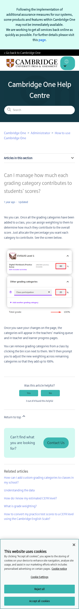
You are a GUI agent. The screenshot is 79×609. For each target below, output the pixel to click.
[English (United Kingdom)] (67, 63)
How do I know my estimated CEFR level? (30, 498)
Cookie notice (59, 568)
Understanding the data (19, 490)
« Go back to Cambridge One (22, 53)
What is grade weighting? (20, 506)
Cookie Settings (39, 577)
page (42, 40)
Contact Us (55, 442)
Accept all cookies (39, 601)
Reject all (39, 589)
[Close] (74, 544)
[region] (39, 574)
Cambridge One (15, 133)
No (50, 393)
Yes (29, 393)
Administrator (40, 133)
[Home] (32, 63)
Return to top (13, 417)
